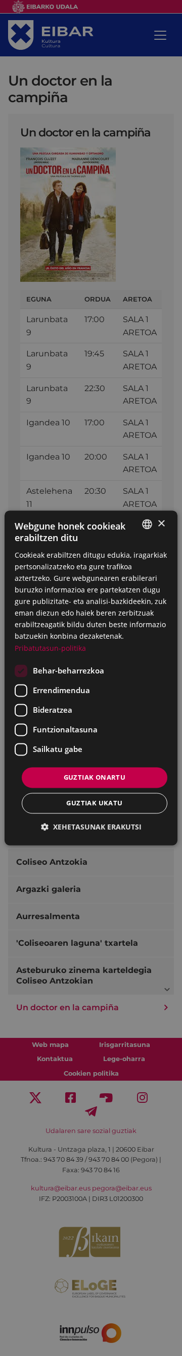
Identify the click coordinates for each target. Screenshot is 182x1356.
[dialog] (91, 677)
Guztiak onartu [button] (95, 777)
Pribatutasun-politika (50, 648)
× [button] (161, 524)
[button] (91, 827)
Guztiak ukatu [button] (94, 803)
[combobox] (147, 524)
